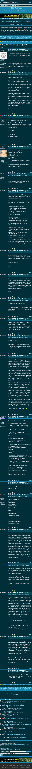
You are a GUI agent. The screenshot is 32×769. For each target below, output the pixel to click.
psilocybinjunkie (8, 744)
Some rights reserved (24, 765)
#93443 (9, 337)
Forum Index (5, 10)
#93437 (9, 175)
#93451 (9, 637)
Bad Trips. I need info (9, 730)
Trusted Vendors (22, 10)
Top (31, 71)
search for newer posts (26, 46)
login (21, 29)
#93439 (9, 251)
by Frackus (20, 712)
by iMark (20, 722)
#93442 (9, 319)
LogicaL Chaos (25, 744)
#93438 (9, 191)
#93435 (9, 117)
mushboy (20, 744)
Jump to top (3, 684)
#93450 (9, 594)
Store (30, 10)
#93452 (9, 671)
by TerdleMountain (22, 733)
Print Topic (18, 749)
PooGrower (11, 721)
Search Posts (13, 10)
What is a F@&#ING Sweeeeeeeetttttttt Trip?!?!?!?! (16, 734)
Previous (12, 24)
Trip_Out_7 (10, 731)
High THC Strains (20, 36)
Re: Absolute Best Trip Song (10, 701)
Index (17, 24)
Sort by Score (12, 749)
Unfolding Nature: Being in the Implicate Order (17, 38)
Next (22, 24)
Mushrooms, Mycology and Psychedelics (11, 21)
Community (8, 5)
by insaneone (21, 708)
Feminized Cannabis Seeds (10, 36)
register (27, 29)
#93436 (9, 147)
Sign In (12, 8)
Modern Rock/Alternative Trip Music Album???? (16, 718)
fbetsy (9, 702)
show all (29, 684)
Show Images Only (5, 749)
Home (2, 5)
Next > (27, 41)
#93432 (9, 50)
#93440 (9, 275)
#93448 (9, 530)
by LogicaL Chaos (22, 737)
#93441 (9, 300)
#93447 (9, 496)
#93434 (9, 74)
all (23, 701)
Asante (13, 744)
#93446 (9, 483)
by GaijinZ (21, 703)
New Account (19, 8)
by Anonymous (22, 728)
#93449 (9, 565)
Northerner (2, 745)
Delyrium (10, 711)
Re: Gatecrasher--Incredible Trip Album (13, 705)
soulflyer (10, 715)
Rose (16, 744)
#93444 (9, 356)
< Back (16, 41)
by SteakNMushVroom (23, 717)
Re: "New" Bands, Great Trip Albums (12, 709)
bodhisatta (7, 745)
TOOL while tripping (8, 714)
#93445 (9, 417)
